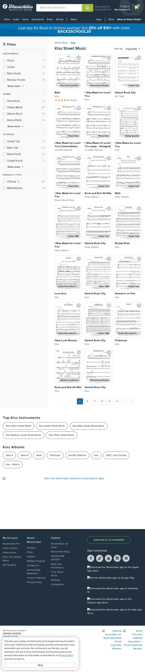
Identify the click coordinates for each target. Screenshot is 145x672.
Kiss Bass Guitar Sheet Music (89, 426)
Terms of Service (36, 578)
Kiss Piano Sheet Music (61, 435)
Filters (9, 44)
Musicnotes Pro (102, 6)
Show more (13, 86)
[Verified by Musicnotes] (18, 182)
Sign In (126, 6)
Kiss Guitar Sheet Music (52, 426)
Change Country (10, 636)
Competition (57, 584)
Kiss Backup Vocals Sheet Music (23, 435)
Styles (73, 19)
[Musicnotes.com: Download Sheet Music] (18, 7)
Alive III (24, 455)
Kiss (96, 455)
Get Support (9, 565)
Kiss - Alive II (12, 464)
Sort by (119, 49)
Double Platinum (77, 455)
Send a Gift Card (103, 9)
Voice (25, 19)
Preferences (9, 552)
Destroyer (55, 455)
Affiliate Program (36, 561)
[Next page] (124, 401)
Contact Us (33, 565)
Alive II (9, 455)
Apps (99, 19)
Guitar (16, 19)
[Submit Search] (87, 7)
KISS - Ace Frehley (116, 455)
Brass (50, 19)
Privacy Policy (34, 582)
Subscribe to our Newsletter (109, 540)
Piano (7, 19)
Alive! (39, 455)
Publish (31, 556)
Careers (31, 548)
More (112, 20)
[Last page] (132, 401)
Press (30, 552)
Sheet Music (61, 43)
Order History (10, 548)
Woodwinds (37, 19)
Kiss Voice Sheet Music (18, 426)
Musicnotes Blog (60, 551)
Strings (59, 19)
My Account (121, 9)
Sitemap (55, 580)
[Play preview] (79, 58)
